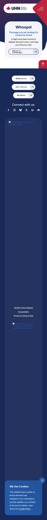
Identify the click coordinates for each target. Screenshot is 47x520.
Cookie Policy (24, 509)
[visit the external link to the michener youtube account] (38, 110)
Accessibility (23, 312)
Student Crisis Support (23, 308)
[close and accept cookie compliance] (42, 480)
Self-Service (21, 87)
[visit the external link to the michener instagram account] (14, 110)
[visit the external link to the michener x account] (26, 110)
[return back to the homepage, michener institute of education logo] (26, 8)
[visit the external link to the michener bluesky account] (20, 110)
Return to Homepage (17, 51)
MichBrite (21, 95)
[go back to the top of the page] (43, 64)
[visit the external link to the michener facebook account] (8, 110)
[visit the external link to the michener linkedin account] (32, 110)
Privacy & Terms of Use (23, 316)
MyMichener (21, 78)
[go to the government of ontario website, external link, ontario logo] (23, 412)
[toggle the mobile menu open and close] (40, 8)
